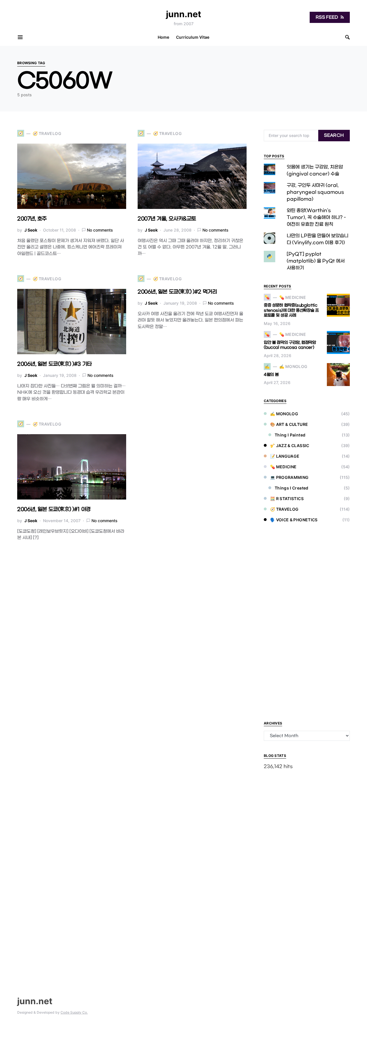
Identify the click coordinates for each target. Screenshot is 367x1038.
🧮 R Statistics (287, 498)
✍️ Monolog (284, 413)
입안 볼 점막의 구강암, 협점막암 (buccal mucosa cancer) (290, 345)
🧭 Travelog (284, 509)
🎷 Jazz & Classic (289, 445)
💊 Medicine (283, 466)
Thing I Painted (290, 434)
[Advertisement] (307, 622)
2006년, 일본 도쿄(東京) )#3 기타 (54, 364)
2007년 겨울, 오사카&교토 (167, 219)
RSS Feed (327, 17)
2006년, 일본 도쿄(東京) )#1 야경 (54, 509)
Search (334, 135)
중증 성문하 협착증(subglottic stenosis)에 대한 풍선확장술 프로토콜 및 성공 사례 (291, 310)
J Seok (30, 230)
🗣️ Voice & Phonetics (294, 519)
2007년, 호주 (32, 219)
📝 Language (285, 456)
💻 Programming (289, 477)
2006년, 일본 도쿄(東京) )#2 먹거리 (177, 292)
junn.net (183, 14)
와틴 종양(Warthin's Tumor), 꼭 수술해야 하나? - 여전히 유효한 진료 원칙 (316, 217)
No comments (100, 230)
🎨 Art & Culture (289, 424)
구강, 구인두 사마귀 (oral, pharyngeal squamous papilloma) (315, 192)
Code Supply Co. (74, 1012)
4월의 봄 (271, 374)
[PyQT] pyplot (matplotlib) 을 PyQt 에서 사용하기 (316, 261)
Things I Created (292, 487)
